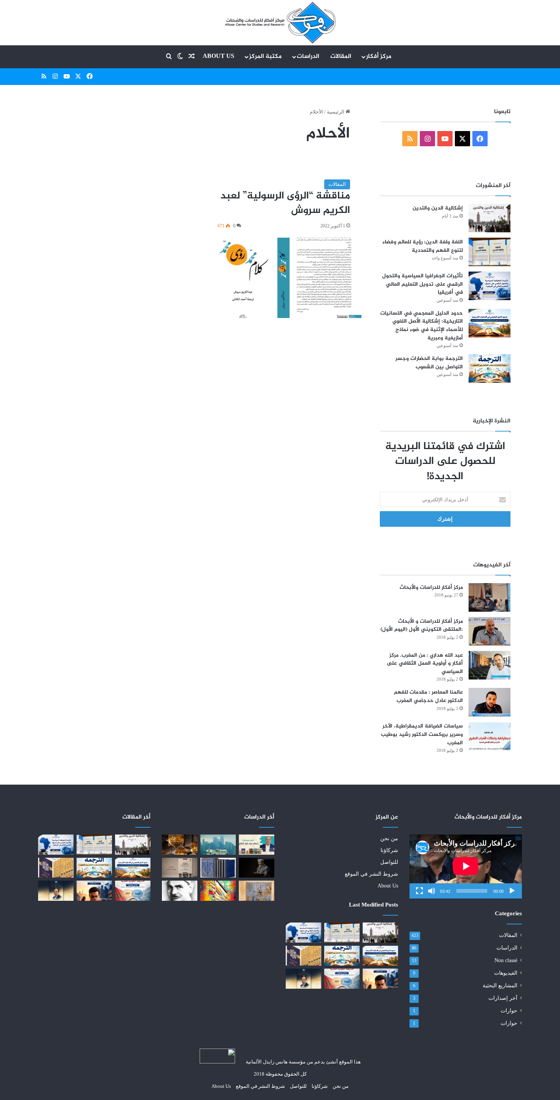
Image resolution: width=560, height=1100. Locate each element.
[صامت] (431, 891)
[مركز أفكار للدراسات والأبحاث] (489, 597)
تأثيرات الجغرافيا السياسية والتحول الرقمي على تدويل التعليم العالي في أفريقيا (422, 284)
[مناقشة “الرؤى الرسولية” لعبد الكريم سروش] (283, 278)
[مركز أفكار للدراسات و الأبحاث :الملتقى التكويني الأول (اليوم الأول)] (489, 631)
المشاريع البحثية (500, 985)
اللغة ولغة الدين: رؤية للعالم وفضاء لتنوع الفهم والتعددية (422, 246)
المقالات (340, 56)
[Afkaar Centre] (280, 22)
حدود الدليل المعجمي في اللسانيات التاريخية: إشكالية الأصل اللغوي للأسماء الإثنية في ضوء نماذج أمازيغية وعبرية (421, 325)
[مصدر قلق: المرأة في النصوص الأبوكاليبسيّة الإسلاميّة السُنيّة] (256, 890)
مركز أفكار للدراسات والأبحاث (431, 587)
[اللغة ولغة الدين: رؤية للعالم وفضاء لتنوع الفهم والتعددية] (489, 252)
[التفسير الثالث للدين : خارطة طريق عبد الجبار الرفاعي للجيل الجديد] (256, 844)
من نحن (389, 838)
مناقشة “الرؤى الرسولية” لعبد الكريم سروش (285, 203)
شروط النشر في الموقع (371, 874)
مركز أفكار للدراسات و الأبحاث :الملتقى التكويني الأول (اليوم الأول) (422, 625)
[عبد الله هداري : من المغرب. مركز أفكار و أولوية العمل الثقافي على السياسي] (489, 665)
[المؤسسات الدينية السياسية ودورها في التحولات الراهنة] (179, 844)
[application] (466, 867)
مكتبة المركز (265, 56)
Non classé (505, 960)
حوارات (509, 1011)
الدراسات (308, 56)
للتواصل (389, 862)
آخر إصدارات (502, 998)
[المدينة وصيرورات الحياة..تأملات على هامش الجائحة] (218, 844)
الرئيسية (336, 112)
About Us (218, 56)
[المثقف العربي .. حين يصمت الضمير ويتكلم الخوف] (380, 978)
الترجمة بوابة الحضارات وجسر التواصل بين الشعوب (429, 362)
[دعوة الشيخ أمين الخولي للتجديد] (179, 890)
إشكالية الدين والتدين (438, 208)
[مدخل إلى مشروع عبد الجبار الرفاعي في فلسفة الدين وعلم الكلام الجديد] (303, 956)
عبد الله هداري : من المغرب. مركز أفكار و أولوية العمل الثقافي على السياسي (425, 663)
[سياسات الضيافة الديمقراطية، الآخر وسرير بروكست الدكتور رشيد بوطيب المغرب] (489, 736)
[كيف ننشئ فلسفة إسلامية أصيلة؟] (256, 868)
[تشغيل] (512, 891)
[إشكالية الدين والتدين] (489, 218)
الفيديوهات (505, 973)
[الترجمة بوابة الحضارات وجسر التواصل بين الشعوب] (489, 368)
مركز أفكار (378, 56)
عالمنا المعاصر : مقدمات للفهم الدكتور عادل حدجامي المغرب (428, 696)
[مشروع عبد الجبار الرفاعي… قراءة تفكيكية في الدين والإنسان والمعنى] (303, 978)
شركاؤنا (389, 850)
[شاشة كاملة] (419, 891)
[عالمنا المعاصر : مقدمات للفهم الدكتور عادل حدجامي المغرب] (489, 702)
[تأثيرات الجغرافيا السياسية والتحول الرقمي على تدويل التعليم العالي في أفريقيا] (489, 286)
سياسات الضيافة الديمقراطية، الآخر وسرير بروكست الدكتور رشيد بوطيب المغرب (422, 734)
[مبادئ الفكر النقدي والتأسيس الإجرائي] (218, 890)
